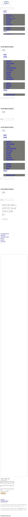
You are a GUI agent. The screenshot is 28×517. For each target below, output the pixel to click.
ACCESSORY (8, 23)
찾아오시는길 (9, 34)
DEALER (5, 31)
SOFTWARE (8, 28)
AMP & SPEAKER (9, 15)
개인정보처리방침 (4, 501)
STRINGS (8, 22)
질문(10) (2, 240)
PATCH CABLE (9, 19)
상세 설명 (3, 235)
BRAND (5, 12)
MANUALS (8, 27)
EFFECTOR (8, 14)
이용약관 (2, 499)
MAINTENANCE (9, 25)
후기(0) (2, 238)
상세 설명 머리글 (5, 234)
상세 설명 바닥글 (5, 237)
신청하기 (3, 493)
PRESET (7, 30)
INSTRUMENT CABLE (10, 18)
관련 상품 (3, 241)
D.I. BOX (8, 17)
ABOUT (4, 10)
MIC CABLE (8, 21)
